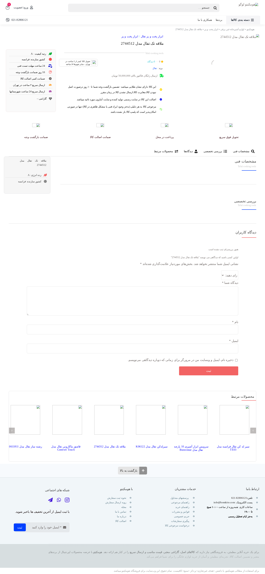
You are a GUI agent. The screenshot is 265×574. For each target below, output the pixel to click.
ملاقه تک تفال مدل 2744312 (110, 446)
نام (235, 322)
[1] (239, 37)
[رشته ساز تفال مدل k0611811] (24, 421)
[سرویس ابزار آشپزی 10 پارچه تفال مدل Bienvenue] (191, 421)
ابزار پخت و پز (211, 29)
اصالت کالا (120, 521)
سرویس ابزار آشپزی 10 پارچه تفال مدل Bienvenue (191, 448)
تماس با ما (120, 511)
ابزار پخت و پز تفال (152, 36)
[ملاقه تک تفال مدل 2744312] (108, 421)
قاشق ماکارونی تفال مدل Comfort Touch (66, 448)
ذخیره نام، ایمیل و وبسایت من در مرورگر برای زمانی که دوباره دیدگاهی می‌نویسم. (180, 360)
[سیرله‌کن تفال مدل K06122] (150, 421)
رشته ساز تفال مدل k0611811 (25, 446)
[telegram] (50, 500)
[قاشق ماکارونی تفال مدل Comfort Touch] (66, 421)
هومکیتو (250, 29)
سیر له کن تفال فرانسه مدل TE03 (233, 448)
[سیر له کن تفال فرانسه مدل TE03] (233, 421)
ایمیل (233, 340)
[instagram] (67, 500)
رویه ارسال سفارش (115, 502)
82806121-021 (239, 497)
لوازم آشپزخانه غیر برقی (232, 29)
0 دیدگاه (151, 61)
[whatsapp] (59, 500)
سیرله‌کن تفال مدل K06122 (151, 446)
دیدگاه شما (230, 282)
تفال (154, 68)
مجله (123, 507)
